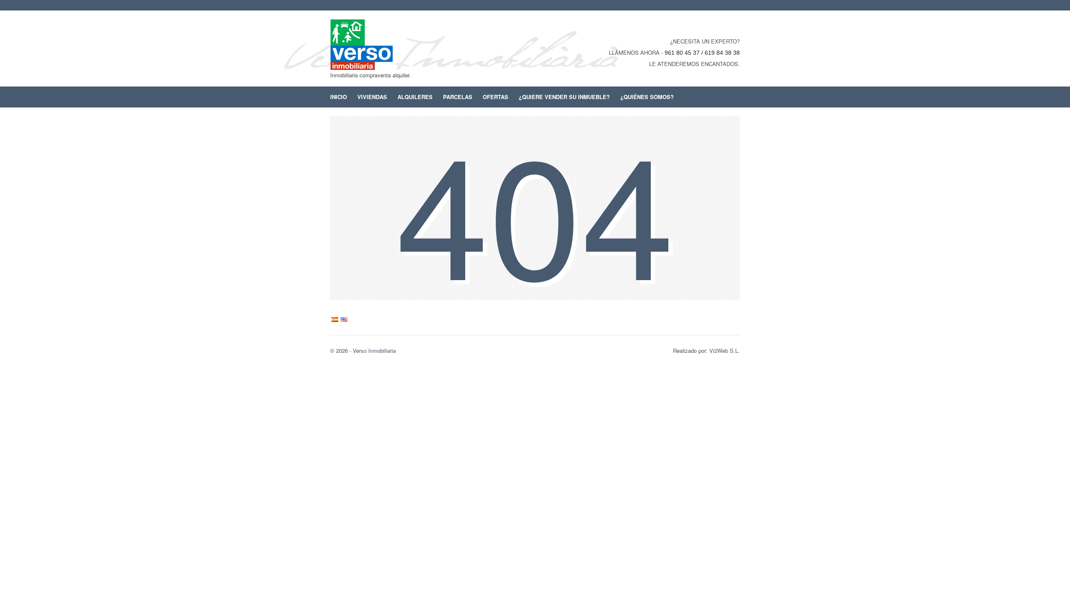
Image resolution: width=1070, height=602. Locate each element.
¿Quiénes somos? (647, 97)
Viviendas (372, 97)
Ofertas (495, 97)
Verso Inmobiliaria (374, 351)
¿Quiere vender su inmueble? (564, 97)
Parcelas (457, 97)
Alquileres (415, 97)
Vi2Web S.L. (724, 351)
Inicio (338, 97)
